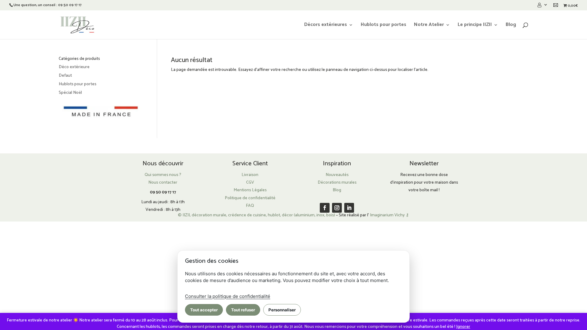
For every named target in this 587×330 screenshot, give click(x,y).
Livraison (250, 174)
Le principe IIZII (475, 26)
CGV (250, 182)
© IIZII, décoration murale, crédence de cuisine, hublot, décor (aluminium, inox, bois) (256, 215)
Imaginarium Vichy (387, 215)
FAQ (250, 205)
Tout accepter (204, 309)
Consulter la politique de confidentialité (227, 296)
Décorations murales (337, 182)
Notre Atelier (429, 26)
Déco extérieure (74, 67)
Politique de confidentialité (250, 198)
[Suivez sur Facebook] (325, 208)
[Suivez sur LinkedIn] (349, 208)
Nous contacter (162, 182)
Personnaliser (282, 309)
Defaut (65, 75)
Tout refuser (243, 309)
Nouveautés (337, 174)
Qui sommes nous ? (163, 174)
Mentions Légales (250, 190)
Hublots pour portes (383, 26)
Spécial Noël (70, 92)
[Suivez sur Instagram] (337, 208)
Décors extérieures (325, 26)
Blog (511, 26)
